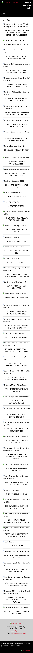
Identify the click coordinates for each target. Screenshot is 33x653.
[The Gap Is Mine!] (26, 650)
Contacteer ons (5, 647)
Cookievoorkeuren (15, 645)
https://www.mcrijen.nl (19, 633)
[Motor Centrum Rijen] (10, 2)
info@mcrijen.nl (18, 631)
